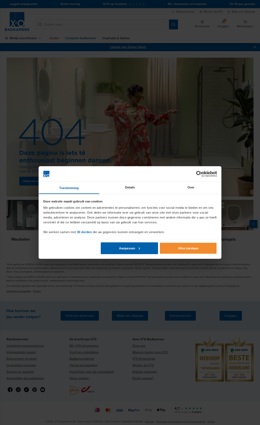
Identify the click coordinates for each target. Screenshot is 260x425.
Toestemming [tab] (69, 188)
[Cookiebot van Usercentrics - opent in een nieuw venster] (199, 174)
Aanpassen (127, 248)
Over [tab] (190, 187)
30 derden (84, 232)
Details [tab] (130, 187)
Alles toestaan (188, 248)
